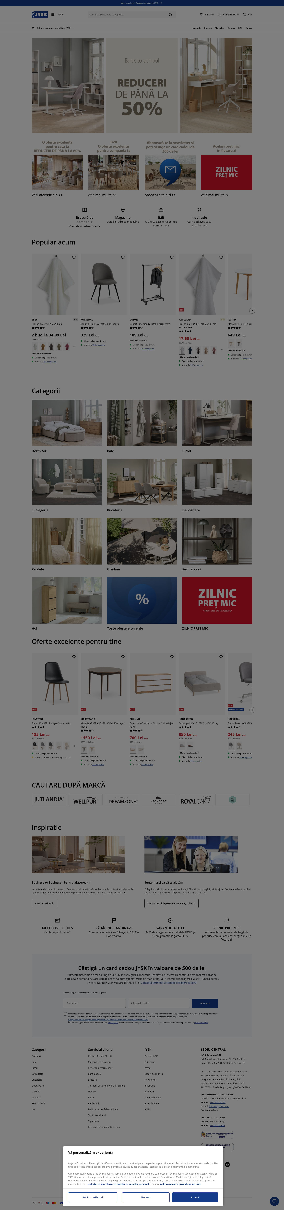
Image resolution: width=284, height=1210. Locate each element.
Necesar (146, 1197)
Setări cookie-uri (93, 1197)
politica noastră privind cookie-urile (180, 1184)
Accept (195, 1197)
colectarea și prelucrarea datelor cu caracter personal (118, 1184)
